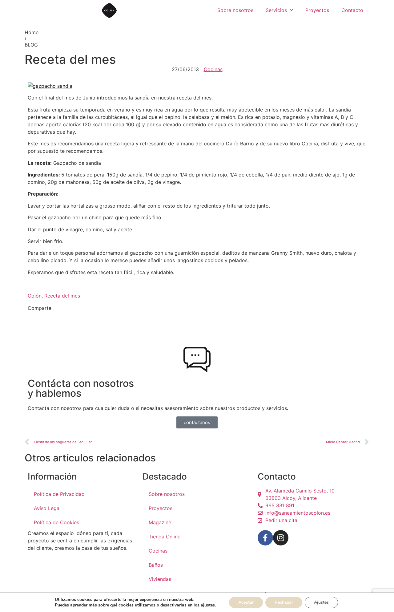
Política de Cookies (56, 522)
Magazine (160, 522)
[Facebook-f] (265, 537)
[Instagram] (280, 537)
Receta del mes (62, 296)
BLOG (31, 45)
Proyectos (317, 10)
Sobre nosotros (235, 10)
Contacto (352, 10)
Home (31, 32)
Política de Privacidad (59, 494)
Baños (156, 565)
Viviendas (160, 579)
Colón (35, 296)
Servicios (276, 10)
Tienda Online (164, 536)
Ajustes (321, 602)
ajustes (208, 605)
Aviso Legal (47, 508)
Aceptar (246, 602)
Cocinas (213, 69)
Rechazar (284, 602)
